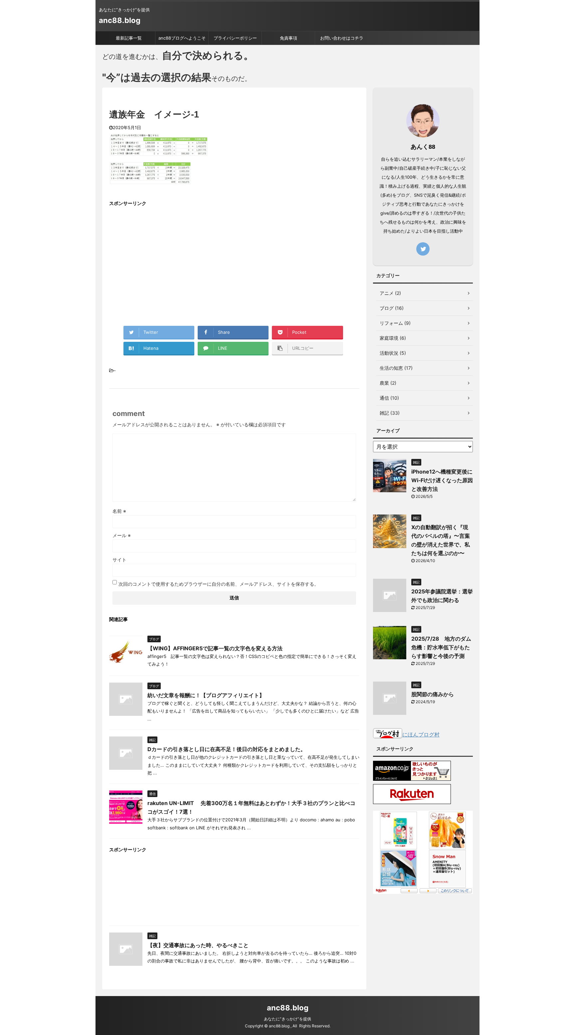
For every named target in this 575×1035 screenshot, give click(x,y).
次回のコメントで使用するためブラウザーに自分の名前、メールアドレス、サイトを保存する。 (218, 584)
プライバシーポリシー (235, 38)
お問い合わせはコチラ (341, 38)
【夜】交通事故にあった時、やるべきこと (198, 945)
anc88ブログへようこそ (182, 38)
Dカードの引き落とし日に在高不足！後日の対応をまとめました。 (226, 749)
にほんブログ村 (421, 734)
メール (121, 535)
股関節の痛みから (432, 694)
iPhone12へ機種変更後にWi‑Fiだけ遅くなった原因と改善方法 (442, 480)
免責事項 (288, 38)
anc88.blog (119, 20)
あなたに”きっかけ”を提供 (287, 1018)
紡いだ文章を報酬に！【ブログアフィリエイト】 (206, 695)
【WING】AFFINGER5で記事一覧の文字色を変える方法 (215, 648)
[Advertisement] (165, 259)
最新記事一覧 (129, 38)
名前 (119, 511)
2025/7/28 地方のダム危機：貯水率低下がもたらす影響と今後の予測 (441, 647)
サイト (119, 559)
